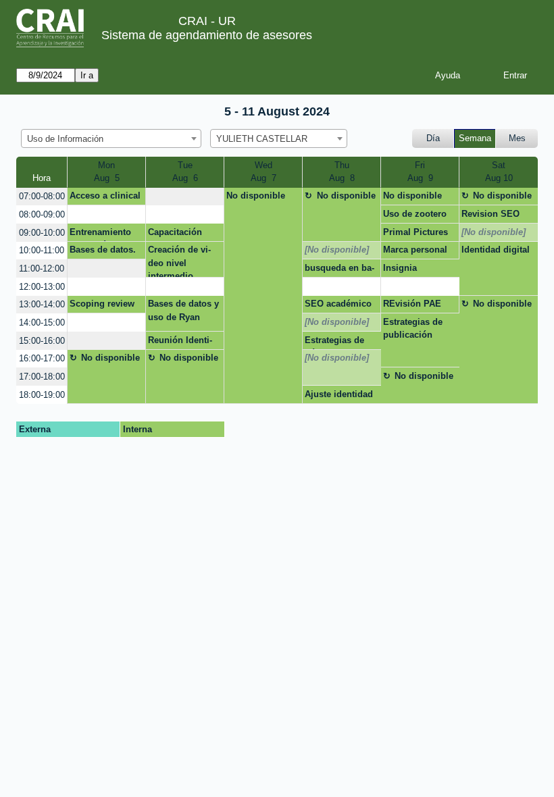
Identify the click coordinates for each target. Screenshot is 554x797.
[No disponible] (493, 232)
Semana (475, 138)
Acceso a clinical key (105, 197)
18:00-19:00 (42, 395)
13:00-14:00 (42, 304)
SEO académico (338, 304)
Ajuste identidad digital (339, 396)
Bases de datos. (103, 250)
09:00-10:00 (42, 233)
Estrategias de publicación (413, 328)
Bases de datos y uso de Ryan (183, 310)
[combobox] (111, 138)
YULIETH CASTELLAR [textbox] (261, 139)
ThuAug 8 (342, 172)
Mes (517, 138)
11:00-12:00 (41, 268)
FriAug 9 (420, 172)
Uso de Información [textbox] (65, 139)
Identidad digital (495, 250)
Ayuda (447, 75)
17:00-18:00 (42, 376)
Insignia (400, 268)
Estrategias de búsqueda (334, 342)
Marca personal (415, 250)
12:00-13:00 (42, 287)
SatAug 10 (499, 172)
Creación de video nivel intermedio (179, 261)
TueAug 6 (185, 172)
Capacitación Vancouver (175, 234)
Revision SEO (490, 214)
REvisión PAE (412, 304)
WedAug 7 (263, 172)
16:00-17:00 (42, 358)
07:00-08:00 (42, 196)
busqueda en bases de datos (339, 270)
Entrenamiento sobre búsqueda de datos (103, 234)
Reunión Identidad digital (180, 342)
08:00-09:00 (42, 214)
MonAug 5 (107, 172)
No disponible (255, 195)
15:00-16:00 (42, 341)
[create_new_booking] (185, 197)
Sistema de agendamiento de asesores (206, 35)
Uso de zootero (415, 214)
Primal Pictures (415, 232)
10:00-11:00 (41, 250)
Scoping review (102, 304)
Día (433, 138)
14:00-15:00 (42, 322)
